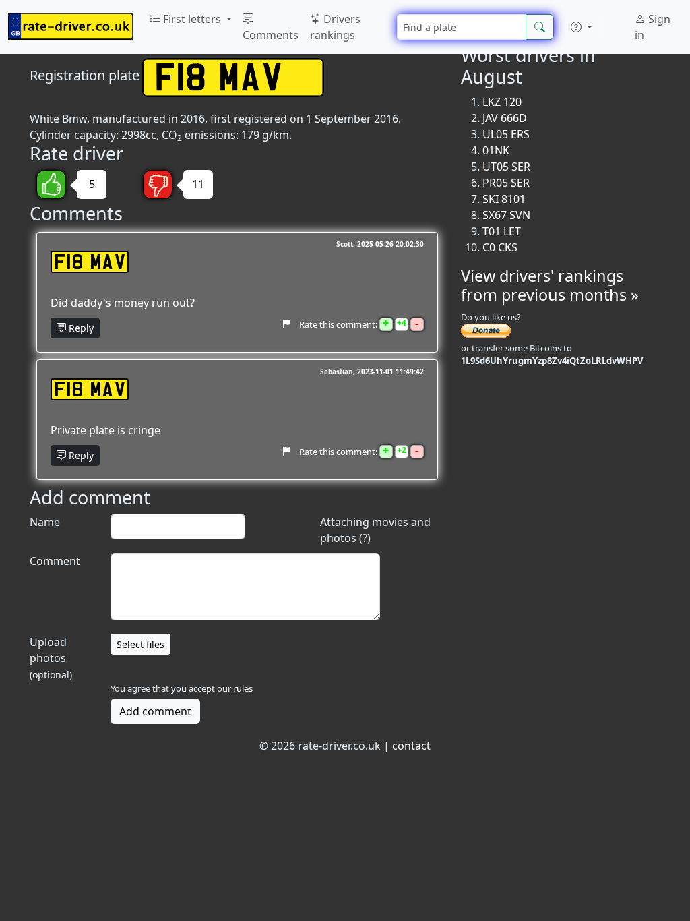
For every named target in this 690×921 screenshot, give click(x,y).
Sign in (652, 26)
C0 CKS (500, 247)
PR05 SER (506, 182)
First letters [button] (192, 18)
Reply (80, 328)
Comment (55, 561)
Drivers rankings (335, 26)
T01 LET (501, 231)
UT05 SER (506, 166)
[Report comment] (286, 324)
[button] (581, 26)
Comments (271, 35)
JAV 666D (504, 118)
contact (411, 745)
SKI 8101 (504, 198)
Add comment (155, 711)
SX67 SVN (506, 215)
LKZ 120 (502, 101)
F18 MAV (89, 262)
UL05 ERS (506, 134)
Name (45, 521)
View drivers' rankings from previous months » (550, 285)
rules (243, 688)
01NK (495, 150)
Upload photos (51, 657)
